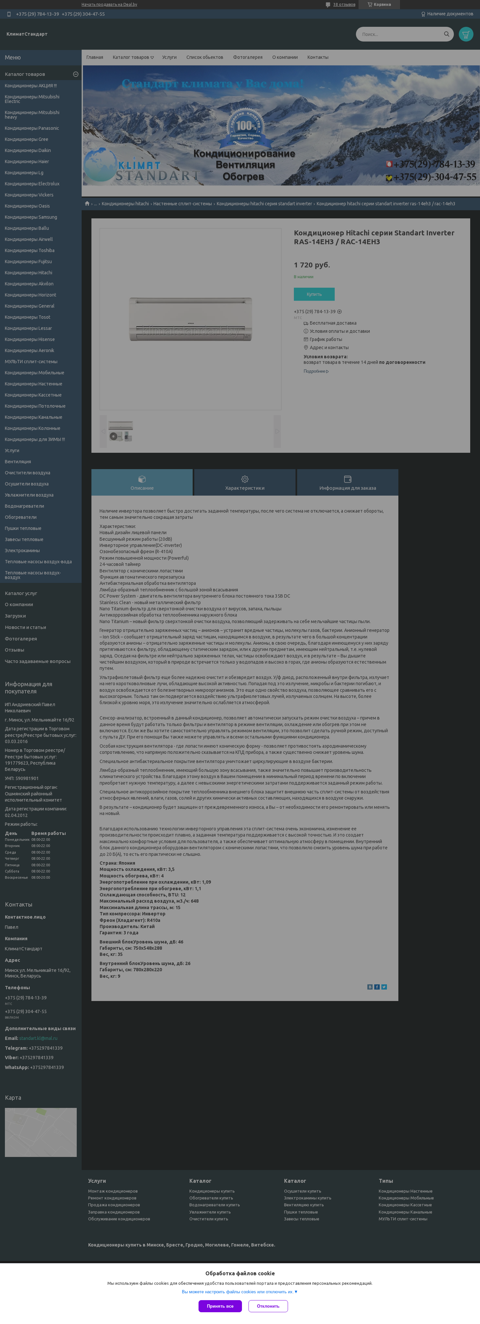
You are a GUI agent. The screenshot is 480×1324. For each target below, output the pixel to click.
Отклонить (268, 1306)
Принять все (220, 1306)
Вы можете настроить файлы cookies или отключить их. (238, 1291)
